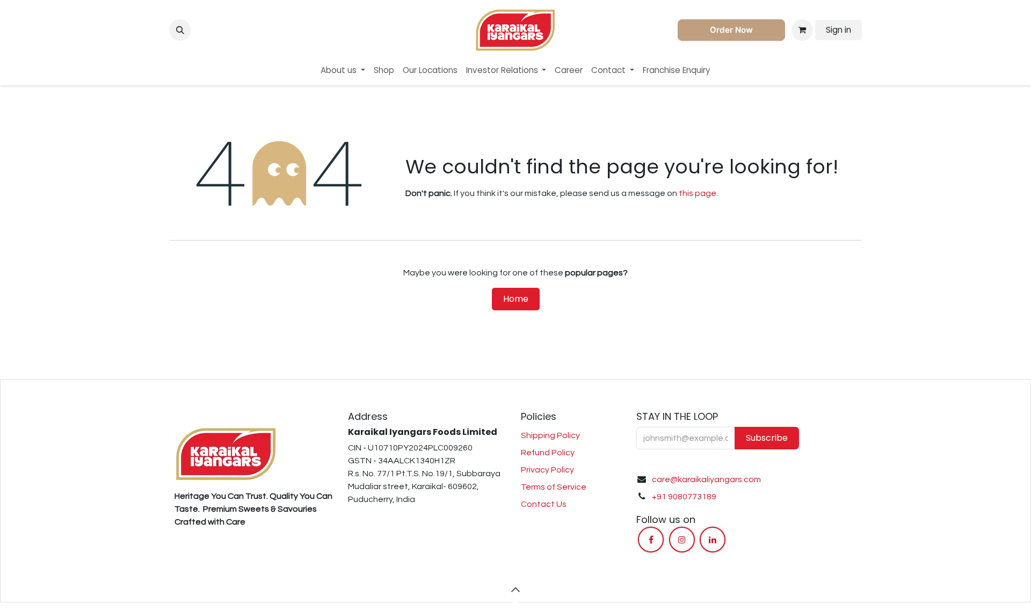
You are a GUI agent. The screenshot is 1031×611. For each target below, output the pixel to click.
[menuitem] (342, 70)
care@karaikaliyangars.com (706, 479)
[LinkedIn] (712, 539)
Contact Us (544, 504)
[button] (180, 30)
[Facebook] (651, 539)
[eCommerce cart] (802, 30)
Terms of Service (553, 487)
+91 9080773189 (684, 496)
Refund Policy (548, 452)
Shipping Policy (550, 435)
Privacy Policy (547, 469)
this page (697, 193)
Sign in (838, 29)
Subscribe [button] (767, 438)
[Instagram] (682, 539)
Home (515, 299)
